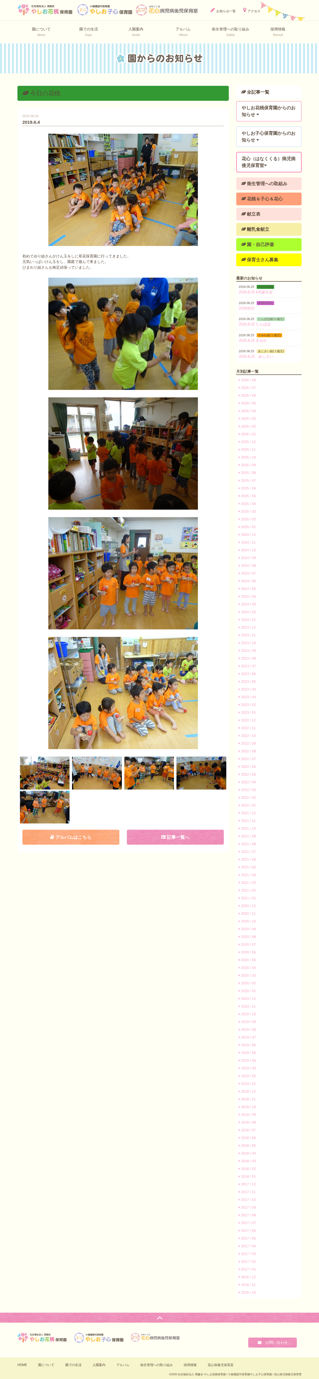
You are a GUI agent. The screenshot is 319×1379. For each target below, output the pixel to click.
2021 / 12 (248, 813)
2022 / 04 (248, 782)
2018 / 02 (248, 1169)
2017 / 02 (248, 1262)
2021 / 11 (248, 821)
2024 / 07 (248, 573)
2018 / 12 (248, 1091)
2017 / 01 (248, 1269)
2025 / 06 (248, 488)
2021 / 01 (248, 898)
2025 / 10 (248, 457)
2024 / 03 (248, 604)
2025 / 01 (248, 527)
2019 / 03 (248, 1068)
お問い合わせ (275, 1342)
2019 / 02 (248, 1076)
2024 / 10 (248, 550)
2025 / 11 (248, 450)
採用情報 (190, 1365)
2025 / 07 (248, 480)
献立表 (253, 214)
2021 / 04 (248, 875)
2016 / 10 (248, 1292)
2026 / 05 (248, 403)
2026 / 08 (248, 380)
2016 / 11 (248, 1285)
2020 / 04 (248, 968)
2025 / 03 (248, 511)
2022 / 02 (248, 798)
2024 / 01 (248, 620)
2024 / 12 (248, 535)
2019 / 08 (248, 1030)
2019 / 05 (248, 1053)
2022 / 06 (248, 767)
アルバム (122, 1365)
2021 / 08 (248, 844)
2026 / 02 (248, 426)
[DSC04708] (45, 773)
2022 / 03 (248, 790)
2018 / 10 (248, 1107)
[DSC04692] (123, 334)
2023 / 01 (248, 712)
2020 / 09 (248, 929)
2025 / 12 (248, 442)
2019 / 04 (248, 1060)
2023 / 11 (248, 635)
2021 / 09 (248, 836)
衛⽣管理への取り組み (156, 1365)
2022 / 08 (248, 751)
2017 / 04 (248, 1246)
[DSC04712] (97, 773)
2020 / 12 (248, 906)
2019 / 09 (248, 1022)
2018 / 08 (248, 1122)
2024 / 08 (248, 566)
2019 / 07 (248, 1037)
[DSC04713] (149, 773)
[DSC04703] (123, 573)
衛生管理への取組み (266, 183)
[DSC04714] (201, 773)
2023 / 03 (248, 697)
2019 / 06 (248, 1045)
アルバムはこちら (72, 837)
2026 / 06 (248, 395)
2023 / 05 (248, 682)
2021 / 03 (248, 883)
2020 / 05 (248, 960)
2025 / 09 (248, 465)
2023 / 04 (248, 689)
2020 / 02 (248, 983)
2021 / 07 (248, 852)
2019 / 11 (248, 1006)
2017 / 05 (248, 1238)
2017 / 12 (248, 1184)
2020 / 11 (248, 914)
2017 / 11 (248, 1192)
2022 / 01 (248, 805)
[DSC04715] (45, 807)
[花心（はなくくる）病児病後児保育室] (167, 10)
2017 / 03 (248, 1254)
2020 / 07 (248, 944)
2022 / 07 (248, 759)
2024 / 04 (248, 596)
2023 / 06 (248, 674)
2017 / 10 (248, 1200)
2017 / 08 (248, 1215)
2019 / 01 (248, 1084)
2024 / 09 (248, 558)
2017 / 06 (248, 1231)
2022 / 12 (248, 720)
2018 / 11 (248, 1099)
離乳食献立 (257, 229)
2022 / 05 (248, 774)
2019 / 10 (248, 1014)
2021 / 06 (248, 859)
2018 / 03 (248, 1161)
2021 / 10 (248, 828)
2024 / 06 (248, 581)
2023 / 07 (248, 666)
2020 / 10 (248, 921)
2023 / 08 (248, 658)
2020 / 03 (248, 975)
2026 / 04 (248, 411)
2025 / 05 (248, 496)
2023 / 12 (248, 627)
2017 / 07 (248, 1223)
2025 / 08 (248, 473)
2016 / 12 (248, 1277)
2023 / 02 (248, 705)
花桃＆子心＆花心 (264, 198)
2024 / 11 (248, 542)
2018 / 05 (248, 1146)
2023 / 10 (248, 643)
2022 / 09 (248, 743)
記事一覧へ (177, 837)
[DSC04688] (123, 190)
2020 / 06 (248, 952)
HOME (22, 1365)
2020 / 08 (248, 937)
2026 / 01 (248, 434)
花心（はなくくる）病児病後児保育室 (269, 162)
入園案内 (98, 1365)
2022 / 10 (248, 736)
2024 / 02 (248, 612)
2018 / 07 (248, 1130)
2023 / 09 (248, 651)
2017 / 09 (248, 1207)
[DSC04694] (123, 453)
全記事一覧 (257, 92)
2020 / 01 (248, 991)
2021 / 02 (248, 890)
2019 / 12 (248, 999)
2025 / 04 (248, 504)
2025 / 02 (248, 519)
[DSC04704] (123, 693)
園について (46, 1365)
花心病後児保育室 (221, 1365)
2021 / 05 (248, 867)
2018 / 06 (248, 1138)
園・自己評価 (260, 244)
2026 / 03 (248, 419)
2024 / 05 (248, 589)
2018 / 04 (248, 1153)
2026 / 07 (248, 388)
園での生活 (73, 1365)
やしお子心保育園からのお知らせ (269, 136)
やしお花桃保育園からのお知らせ (269, 111)
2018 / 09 (248, 1115)
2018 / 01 (248, 1176)
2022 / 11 (248, 728)
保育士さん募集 (262, 259)
